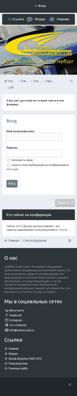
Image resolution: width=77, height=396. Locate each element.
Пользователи (18, 363)
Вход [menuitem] (42, 5)
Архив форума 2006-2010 (25, 358)
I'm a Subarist (18, 324)
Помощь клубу (18, 368)
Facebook (16, 315)
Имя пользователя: (20, 131)
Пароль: (12, 147)
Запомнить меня (22, 159)
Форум (13, 353)
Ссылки (18, 19)
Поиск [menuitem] (71, 81)
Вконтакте (17, 310)
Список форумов (35, 240)
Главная (63, 19)
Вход (11, 120)
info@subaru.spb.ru (22, 330)
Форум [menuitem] (40, 19)
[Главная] (38, 54)
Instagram (16, 320)
